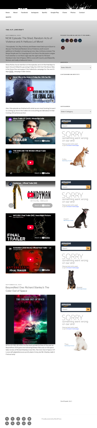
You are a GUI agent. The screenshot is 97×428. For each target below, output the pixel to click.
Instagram (34, 12)
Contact (82, 12)
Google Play (55, 12)
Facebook (24, 12)
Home (8, 12)
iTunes (64, 12)
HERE (11, 71)
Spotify (44, 12)
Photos (73, 12)
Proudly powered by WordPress (51, 419)
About (15, 12)
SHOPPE (8, 17)
